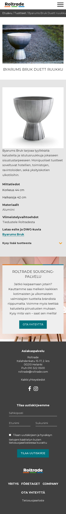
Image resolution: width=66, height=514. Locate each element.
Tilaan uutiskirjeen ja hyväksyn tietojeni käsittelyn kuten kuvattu (30, 439)
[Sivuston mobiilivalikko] (60, 5)
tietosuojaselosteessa (22, 442)
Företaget (30, 484)
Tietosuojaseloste (33, 500)
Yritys (13, 484)
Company (50, 484)
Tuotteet (20, 13)
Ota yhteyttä (33, 324)
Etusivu (7, 13)
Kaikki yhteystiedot (33, 379)
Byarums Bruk (13, 234)
